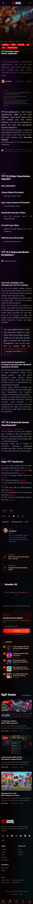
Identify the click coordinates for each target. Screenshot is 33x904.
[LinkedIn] (25, 836)
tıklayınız (27, 468)
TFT (3, 47)
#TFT (26, 521)
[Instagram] (7, 836)
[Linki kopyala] (23, 516)
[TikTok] (16, 836)
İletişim (3, 870)
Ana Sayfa (4, 41)
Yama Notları (12, 47)
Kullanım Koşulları (16, 882)
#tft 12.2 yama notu (17, 521)
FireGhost (12, 531)
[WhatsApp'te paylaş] (18, 516)
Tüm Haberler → (27, 695)
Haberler (10, 41)
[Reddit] (29, 836)
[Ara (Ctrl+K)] (30, 3)
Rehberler (4, 857)
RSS (21, 894)
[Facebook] (21, 836)
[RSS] (3, 840)
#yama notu (5, 521)
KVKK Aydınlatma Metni (18, 880)
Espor (3, 854)
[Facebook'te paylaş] (13, 516)
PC (28, 44)
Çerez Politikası (5, 882)
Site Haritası (14, 894)
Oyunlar (21, 44)
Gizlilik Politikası (5, 880)
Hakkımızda (4, 868)
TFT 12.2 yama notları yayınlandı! (12, 429)
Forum (20, 849)
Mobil (13, 44)
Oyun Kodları (5, 860)
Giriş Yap (20, 852)
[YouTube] (12, 836)
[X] (3, 836)
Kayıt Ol (20, 854)
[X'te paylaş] (9, 516)
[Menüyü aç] (3, 3)
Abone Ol (17, 631)
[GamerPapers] (16, 3)
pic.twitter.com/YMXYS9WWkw (15, 349)
